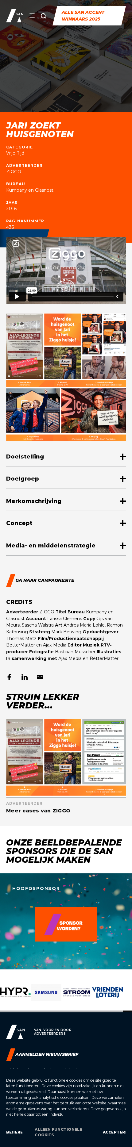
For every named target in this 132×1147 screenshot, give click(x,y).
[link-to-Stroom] (76, 997)
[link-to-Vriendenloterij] (107, 997)
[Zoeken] (43, 16)
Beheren (14, 1132)
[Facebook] (9, 677)
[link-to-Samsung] (46, 997)
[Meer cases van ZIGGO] (66, 766)
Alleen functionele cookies (58, 1132)
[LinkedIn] (24, 677)
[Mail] (40, 677)
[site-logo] (14, 15)
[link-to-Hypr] (15, 997)
